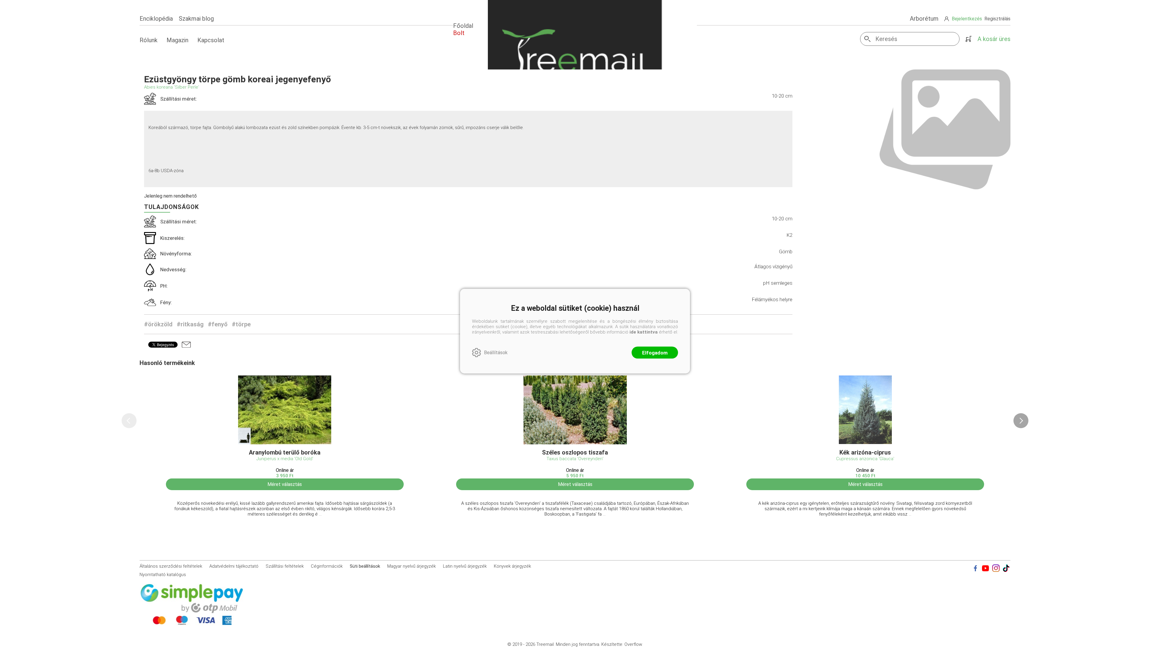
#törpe (241, 324)
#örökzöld (158, 324)
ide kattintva (644, 331)
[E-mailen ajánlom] (186, 345)
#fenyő (218, 324)
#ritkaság (190, 324)
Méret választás (284, 484)
